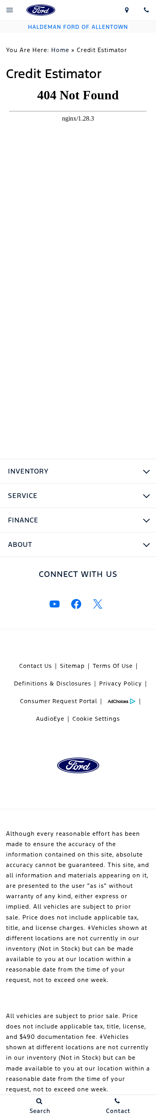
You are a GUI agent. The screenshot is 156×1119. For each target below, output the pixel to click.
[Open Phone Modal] (146, 10)
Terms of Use (113, 665)
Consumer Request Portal (58, 701)
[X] (97, 604)
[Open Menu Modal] (10, 10)
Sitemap (72, 665)
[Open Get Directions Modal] (127, 10)
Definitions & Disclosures (52, 683)
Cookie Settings (96, 718)
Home (60, 50)
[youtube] (54, 604)
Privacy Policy (120, 683)
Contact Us (35, 665)
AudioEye (50, 718)
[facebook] (76, 604)
